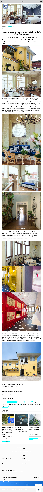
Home (3, 26)
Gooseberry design (33, 438)
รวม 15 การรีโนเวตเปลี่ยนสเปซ (14, 404)
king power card (6, 441)
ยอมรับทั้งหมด (38, 485)
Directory (24, 463)
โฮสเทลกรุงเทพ (37, 404)
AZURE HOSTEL (20, 402)
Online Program (26, 460)
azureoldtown (10, 395)
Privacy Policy (37, 477)
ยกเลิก (31, 485)
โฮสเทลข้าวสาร (5, 406)
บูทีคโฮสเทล (5, 404)
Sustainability (5, 465)
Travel (23, 458)
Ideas (3, 460)
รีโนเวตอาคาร (23, 404)
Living (3, 455)
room (31, 439)
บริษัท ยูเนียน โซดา (36, 402)
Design (3, 463)
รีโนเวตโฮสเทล (30, 404)
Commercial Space (10, 26)
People (23, 455)
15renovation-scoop (12, 402)
